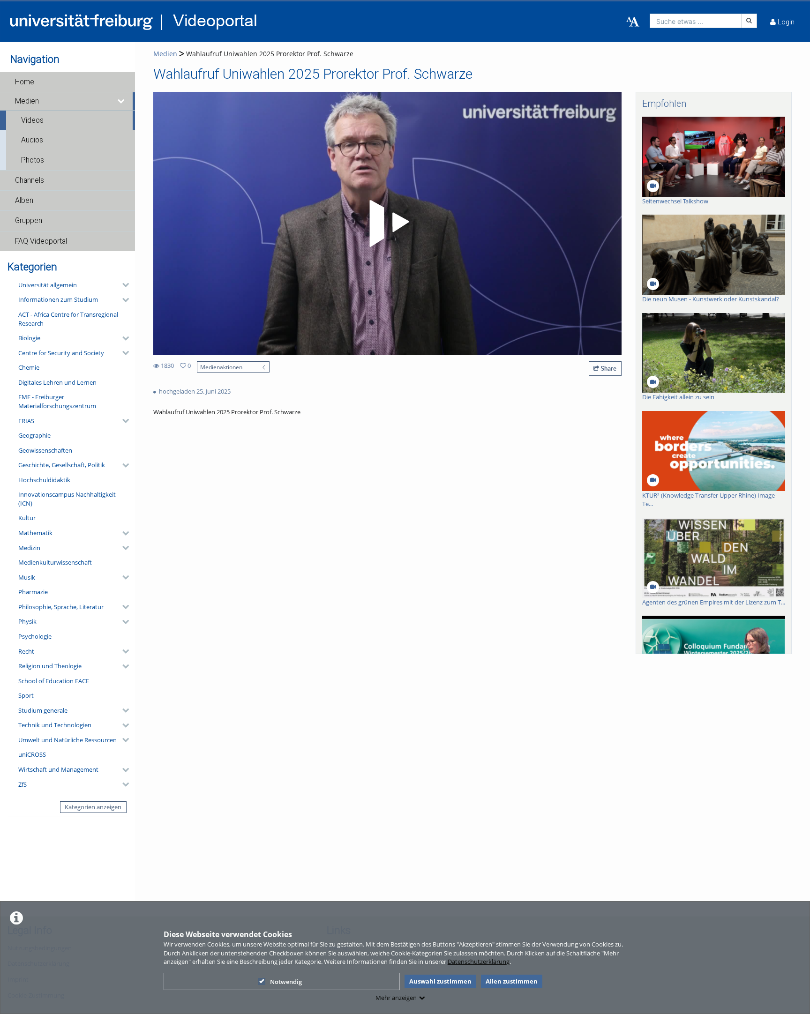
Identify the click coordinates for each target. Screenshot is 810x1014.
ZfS (22, 784)
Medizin (29, 548)
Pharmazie (33, 592)
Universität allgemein (47, 285)
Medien (27, 101)
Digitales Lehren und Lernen (57, 382)
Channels (29, 180)
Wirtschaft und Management (58, 769)
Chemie (28, 367)
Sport (26, 695)
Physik (27, 621)
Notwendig (286, 981)
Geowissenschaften (45, 450)
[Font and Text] (633, 22)
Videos (32, 120)
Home (24, 82)
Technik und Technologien (54, 725)
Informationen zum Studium (58, 299)
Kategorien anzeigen (93, 807)
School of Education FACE (53, 681)
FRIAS (26, 421)
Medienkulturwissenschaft (55, 562)
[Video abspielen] (387, 223)
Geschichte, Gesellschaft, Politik (61, 465)
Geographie (34, 435)
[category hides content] (123, 284)
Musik (26, 577)
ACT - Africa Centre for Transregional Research (68, 319)
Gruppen (28, 220)
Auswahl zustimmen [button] (440, 981)
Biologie (29, 338)
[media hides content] (121, 101)
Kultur (27, 518)
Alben (24, 200)
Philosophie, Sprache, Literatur (61, 607)
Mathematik (35, 533)
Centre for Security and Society (61, 353)
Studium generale (43, 710)
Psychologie (35, 636)
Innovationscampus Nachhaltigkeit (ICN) (67, 498)
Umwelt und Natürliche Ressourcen (67, 740)
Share (607, 368)
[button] (67, 82)
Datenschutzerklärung (479, 961)
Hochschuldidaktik (44, 480)
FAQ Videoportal (41, 241)
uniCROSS (32, 754)
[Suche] (750, 21)
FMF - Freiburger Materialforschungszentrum (57, 401)
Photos (32, 160)
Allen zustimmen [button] (512, 981)
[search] (696, 21)
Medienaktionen (221, 367)
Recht (26, 651)
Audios (32, 140)
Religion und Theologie (50, 666)
